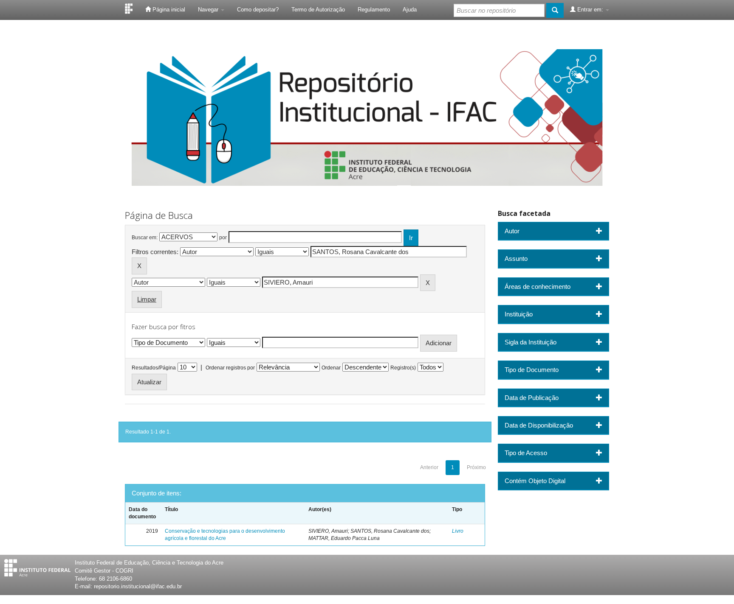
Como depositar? (258, 9)
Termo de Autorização (318, 9)
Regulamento (374, 9)
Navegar (209, 9)
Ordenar (331, 368)
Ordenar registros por (230, 368)
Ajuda (410, 9)
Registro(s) (403, 368)
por (223, 237)
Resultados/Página (154, 368)
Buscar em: (145, 237)
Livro (457, 531)
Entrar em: (590, 9)
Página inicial (168, 9)
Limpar (146, 299)
